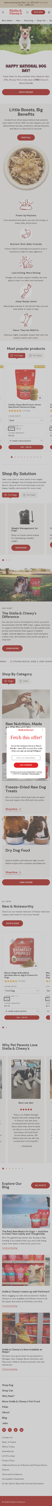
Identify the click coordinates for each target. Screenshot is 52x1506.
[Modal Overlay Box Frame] (26, 753)
